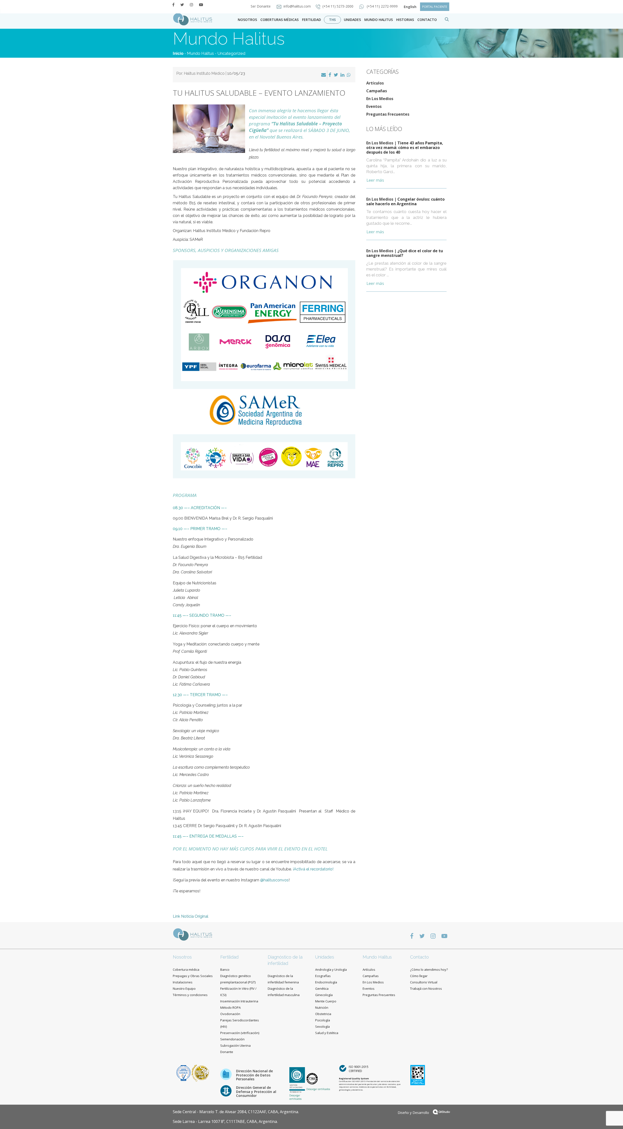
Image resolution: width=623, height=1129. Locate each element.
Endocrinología (326, 982)
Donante (226, 1052)
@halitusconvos (274, 880)
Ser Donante (261, 6)
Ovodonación (230, 1014)
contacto (427, 19)
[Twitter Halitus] (182, 4)
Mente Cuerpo (325, 1001)
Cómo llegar (419, 976)
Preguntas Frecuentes (387, 114)
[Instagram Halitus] (191, 4)
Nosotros (247, 19)
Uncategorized (231, 53)
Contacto (419, 957)
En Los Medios (379, 98)
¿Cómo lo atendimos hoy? (429, 969)
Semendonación (232, 1039)
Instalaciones (182, 982)
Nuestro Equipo (184, 988)
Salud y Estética (326, 1033)
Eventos (374, 106)
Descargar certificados (295, 1097)
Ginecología (324, 995)
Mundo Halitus (378, 19)
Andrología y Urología (331, 969)
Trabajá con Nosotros (426, 988)
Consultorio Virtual (423, 982)
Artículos (375, 83)
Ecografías (323, 976)
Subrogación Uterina (235, 1045)
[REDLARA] (200, 1072)
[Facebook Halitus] (173, 4)
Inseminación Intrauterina (239, 1001)
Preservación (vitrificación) (239, 1033)
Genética (322, 988)
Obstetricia (323, 1014)
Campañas (376, 90)
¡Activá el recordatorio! (313, 869)
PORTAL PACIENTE (434, 7)
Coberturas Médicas (279, 19)
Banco (224, 969)
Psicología (322, 1020)
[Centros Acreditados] (184, 1072)
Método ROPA (230, 1007)
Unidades (352, 19)
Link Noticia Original (190, 916)
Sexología (322, 1026)
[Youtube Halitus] (201, 4)
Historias (405, 19)
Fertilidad (311, 19)
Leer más (375, 180)
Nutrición (321, 1007)
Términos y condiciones (190, 995)
